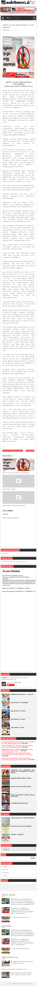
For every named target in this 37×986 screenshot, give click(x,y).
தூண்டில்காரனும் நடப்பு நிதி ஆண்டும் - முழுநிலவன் (14, 505)
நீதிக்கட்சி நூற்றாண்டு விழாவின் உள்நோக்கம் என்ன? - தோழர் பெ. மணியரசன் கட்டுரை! (21, 973)
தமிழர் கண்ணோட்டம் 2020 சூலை (18, 710)
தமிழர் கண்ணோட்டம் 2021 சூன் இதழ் (19, 702)
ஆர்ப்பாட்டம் (5, 869)
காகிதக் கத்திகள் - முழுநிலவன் (9, 489)
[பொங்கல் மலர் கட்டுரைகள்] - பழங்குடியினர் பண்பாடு (14, 969)
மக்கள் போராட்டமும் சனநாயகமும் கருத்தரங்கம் (21, 826)
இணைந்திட (5, 553)
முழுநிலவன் (20, 450)
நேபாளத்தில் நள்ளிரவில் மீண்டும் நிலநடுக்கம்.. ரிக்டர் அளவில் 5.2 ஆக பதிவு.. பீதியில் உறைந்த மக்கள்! (18, 742)
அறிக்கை (5, 866)
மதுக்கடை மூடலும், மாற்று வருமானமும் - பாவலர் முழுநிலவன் (16, 472)
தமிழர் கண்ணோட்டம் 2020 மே (17, 727)
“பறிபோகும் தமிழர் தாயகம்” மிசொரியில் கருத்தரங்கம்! (23, 817)
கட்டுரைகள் (5, 450)
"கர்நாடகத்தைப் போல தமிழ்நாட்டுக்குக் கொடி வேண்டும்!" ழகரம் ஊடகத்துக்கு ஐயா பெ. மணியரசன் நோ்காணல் (23, 771)
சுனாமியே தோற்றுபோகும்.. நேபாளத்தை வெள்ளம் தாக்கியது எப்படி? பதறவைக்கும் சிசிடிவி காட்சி (17, 746)
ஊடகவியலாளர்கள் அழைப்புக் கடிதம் (20, 917)
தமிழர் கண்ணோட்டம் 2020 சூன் (18, 719)
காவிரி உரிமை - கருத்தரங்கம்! (17, 834)
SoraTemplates (16, 983)
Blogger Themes (26, 983)
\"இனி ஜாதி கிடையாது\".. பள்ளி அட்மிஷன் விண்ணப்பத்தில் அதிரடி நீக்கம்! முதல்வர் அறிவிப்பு (17, 750)
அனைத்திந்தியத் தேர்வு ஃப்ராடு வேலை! (19, 803)
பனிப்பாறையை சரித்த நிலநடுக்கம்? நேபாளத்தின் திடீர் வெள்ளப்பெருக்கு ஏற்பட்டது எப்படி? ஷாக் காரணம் (16, 759)
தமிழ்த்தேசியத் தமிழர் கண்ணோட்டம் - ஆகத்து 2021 (22, 694)
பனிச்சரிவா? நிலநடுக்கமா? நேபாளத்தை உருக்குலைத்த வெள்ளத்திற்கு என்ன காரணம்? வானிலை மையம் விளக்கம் (17, 753)
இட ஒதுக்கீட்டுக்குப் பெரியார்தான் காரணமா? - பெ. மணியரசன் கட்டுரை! (22, 962)
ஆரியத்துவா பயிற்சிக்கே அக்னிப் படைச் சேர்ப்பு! (21, 778)
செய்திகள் (5, 875)
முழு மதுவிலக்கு (13, 450)
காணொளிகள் (6, 872)
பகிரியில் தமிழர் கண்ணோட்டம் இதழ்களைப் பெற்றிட (15, 561)
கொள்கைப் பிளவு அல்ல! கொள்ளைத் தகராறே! (21, 786)
